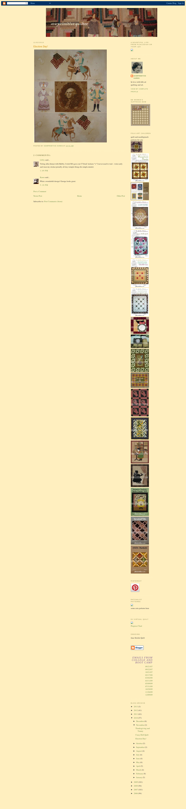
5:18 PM (44, 185)
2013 (136, 706)
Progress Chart (136, 626)
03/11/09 (149, 680)
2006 (136, 793)
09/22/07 (149, 669)
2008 (136, 785)
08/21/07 (149, 666)
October (139, 743)
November (140, 725)
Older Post (121, 196)
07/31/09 (149, 686)
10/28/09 (149, 689)
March (139, 769)
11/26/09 (149, 692)
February (140, 773)
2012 (136, 710)
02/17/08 (149, 675)
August (139, 751)
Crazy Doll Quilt (142, 735)
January (139, 777)
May (138, 762)
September (140, 747)
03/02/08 (149, 677)
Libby (42, 160)
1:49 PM (44, 170)
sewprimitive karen (140, 77)
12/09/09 (149, 694)
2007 (136, 789)
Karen (42, 177)
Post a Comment (39, 191)
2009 (136, 782)
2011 (136, 714)
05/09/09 (149, 683)
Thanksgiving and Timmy (142, 729)
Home (79, 196)
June (138, 758)
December (140, 721)
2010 (136, 718)
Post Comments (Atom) (53, 201)
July (138, 754)
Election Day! (140, 738)
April (138, 766)
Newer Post (37, 196)
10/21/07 (149, 672)
